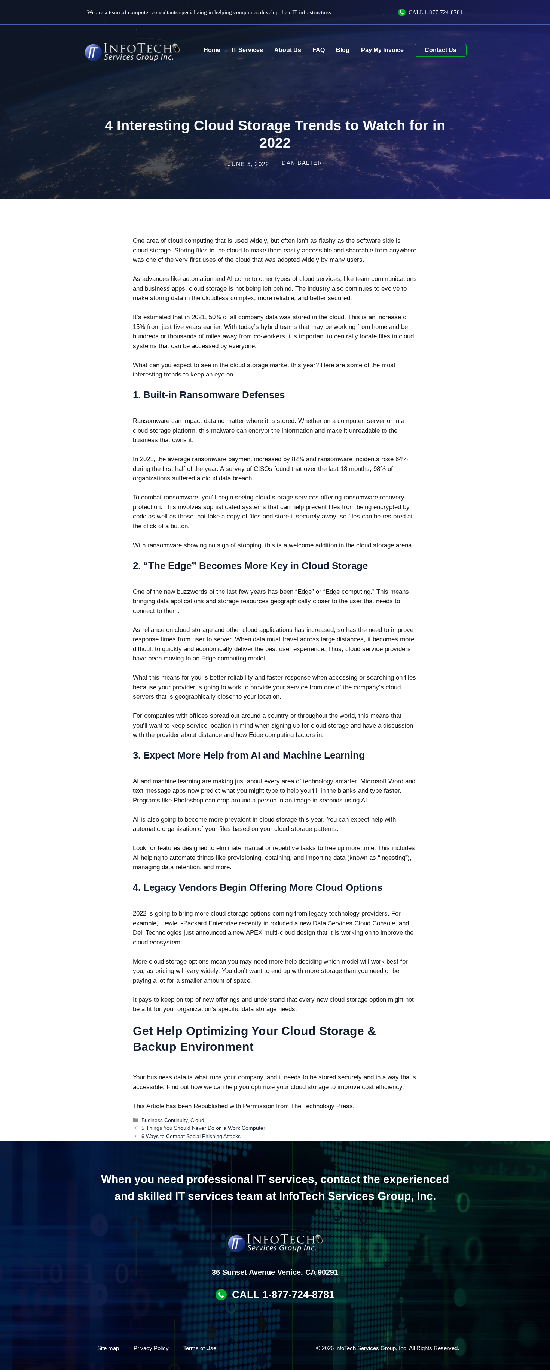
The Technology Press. (323, 1106)
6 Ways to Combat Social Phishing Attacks (191, 1136)
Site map (108, 1348)
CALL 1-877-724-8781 (283, 1294)
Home (212, 50)
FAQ (318, 50)
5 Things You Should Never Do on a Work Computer (203, 1128)
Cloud (197, 1120)
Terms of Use (199, 1348)
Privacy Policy (151, 1348)
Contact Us (440, 50)
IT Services (247, 50)
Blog (342, 50)
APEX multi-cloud (270, 932)
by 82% (293, 459)
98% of (383, 468)
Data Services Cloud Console (354, 923)
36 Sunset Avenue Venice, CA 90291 (275, 1272)
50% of (218, 317)
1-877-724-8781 (443, 12)
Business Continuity (164, 1120)
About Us (287, 50)
